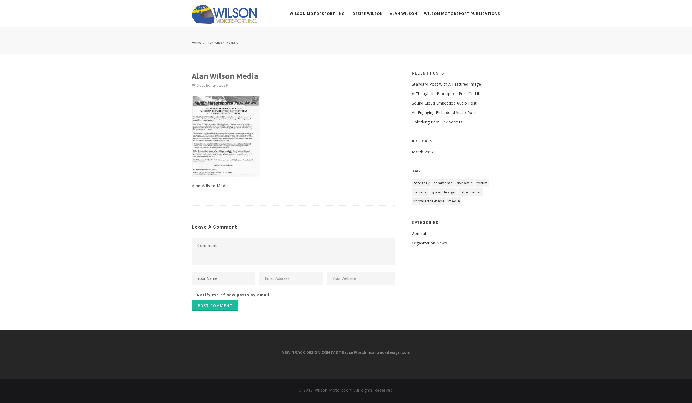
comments (443, 182)
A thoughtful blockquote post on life (447, 93)
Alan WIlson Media (221, 43)
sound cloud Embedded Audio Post (444, 103)
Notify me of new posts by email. (234, 294)
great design (443, 192)
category (421, 182)
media (454, 201)
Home (196, 43)
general (420, 192)
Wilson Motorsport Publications (462, 13)
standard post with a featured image (446, 84)
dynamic (465, 182)
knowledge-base (429, 201)
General (419, 233)
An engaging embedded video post (444, 112)
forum (482, 182)
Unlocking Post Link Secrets (437, 122)
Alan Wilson (403, 13)
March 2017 (423, 152)
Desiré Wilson (367, 13)
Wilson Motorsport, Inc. (318, 13)
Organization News (429, 243)
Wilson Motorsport (333, 390)
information (471, 192)
